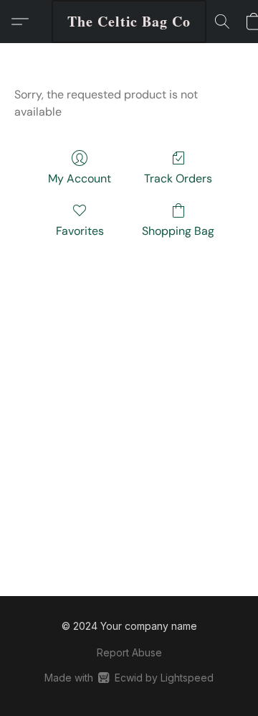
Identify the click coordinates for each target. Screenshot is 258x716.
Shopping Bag (178, 230)
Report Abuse (129, 652)
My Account (79, 178)
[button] (129, 21)
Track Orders (178, 178)
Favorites (80, 230)
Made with (128, 677)
